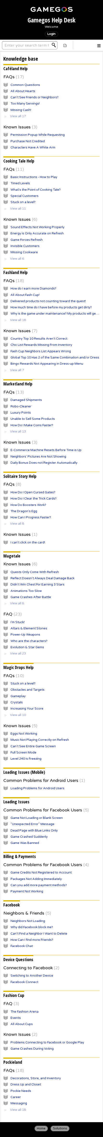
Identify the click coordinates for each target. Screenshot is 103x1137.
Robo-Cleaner (21, 406)
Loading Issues (16, 802)
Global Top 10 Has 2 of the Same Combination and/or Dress (55, 357)
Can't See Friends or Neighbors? (34, 97)
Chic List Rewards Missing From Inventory (41, 345)
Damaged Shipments (26, 400)
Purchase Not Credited (28, 141)
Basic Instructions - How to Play (34, 177)
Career (16, 1097)
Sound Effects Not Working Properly (37, 227)
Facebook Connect (24, 982)
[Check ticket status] (65, 45)
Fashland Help (15, 272)
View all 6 (17, 259)
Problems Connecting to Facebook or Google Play (47, 1042)
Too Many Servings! (25, 103)
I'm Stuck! (18, 622)
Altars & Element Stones (29, 628)
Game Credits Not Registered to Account (41, 872)
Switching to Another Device (32, 976)
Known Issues (19, 127)
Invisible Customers (25, 246)
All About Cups (22, 1024)
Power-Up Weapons (25, 635)
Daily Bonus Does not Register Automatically (44, 463)
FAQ (11, 614)
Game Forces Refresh (27, 240)
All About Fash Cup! (25, 295)
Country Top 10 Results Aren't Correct (39, 339)
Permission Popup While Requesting (38, 135)
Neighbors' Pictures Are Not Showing (38, 456)
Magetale (11, 556)
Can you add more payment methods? (39, 885)
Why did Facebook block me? (32, 927)
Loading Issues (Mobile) (24, 772)
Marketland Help (17, 384)
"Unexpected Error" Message (32, 824)
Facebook (11, 905)
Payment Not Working (27, 891)
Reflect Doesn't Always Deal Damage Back (42, 578)
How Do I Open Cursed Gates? (33, 492)
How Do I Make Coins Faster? (32, 425)
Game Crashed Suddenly (29, 837)
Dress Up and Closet (26, 1084)
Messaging (19, 1103)
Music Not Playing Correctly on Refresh (40, 740)
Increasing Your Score (27, 709)
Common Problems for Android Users (43, 780)
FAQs (13, 76)
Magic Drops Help (18, 667)
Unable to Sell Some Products (33, 419)
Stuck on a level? (23, 202)
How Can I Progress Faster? (31, 517)
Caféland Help (15, 68)
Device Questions (18, 959)
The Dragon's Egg (24, 511)
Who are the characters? (29, 641)
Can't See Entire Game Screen (33, 746)
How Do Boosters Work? (28, 505)
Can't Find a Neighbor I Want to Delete (39, 934)
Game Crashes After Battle (31, 597)
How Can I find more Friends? (32, 940)
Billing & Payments (19, 856)
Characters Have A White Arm (33, 147)
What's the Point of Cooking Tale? (36, 190)
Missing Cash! (21, 110)
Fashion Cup (13, 995)
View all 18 (18, 320)
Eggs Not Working (24, 734)
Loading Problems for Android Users (37, 788)
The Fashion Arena (25, 1012)
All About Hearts (23, 91)
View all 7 (17, 370)
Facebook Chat (22, 946)
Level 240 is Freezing (26, 759)
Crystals (17, 702)
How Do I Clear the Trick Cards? (34, 498)
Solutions (60, 1128)
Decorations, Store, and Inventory (36, 1078)
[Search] (55, 45)
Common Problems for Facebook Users (45, 810)
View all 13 (18, 431)
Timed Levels (20, 183)
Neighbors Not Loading (28, 921)
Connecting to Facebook (30, 967)
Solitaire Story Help (19, 476)
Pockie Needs (21, 1091)
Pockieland (12, 1062)
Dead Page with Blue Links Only (34, 830)
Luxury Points (21, 413)
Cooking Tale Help (18, 161)
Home (41, 1128)
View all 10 (18, 715)
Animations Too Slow (26, 591)
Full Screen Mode (23, 752)
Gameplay (18, 696)
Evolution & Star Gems (27, 647)
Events (16, 1018)
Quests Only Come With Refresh (35, 572)
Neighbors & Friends (26, 913)
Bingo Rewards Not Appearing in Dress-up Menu (47, 364)
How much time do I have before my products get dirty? (51, 307)
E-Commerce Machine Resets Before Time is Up (46, 450)
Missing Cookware (24, 252)
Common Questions (25, 85)
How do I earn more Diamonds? (33, 288)
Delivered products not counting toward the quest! (48, 301)
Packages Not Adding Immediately (36, 879)
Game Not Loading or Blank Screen (37, 818)
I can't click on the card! (28, 542)
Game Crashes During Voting (32, 1049)
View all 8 (17, 524)
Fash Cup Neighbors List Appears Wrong (41, 351)
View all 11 (18, 209)
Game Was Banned (25, 843)
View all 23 (18, 653)
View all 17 (18, 116)
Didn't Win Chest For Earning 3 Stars (37, 584)
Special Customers (25, 196)
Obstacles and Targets (28, 690)
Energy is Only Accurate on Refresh (37, 233)
